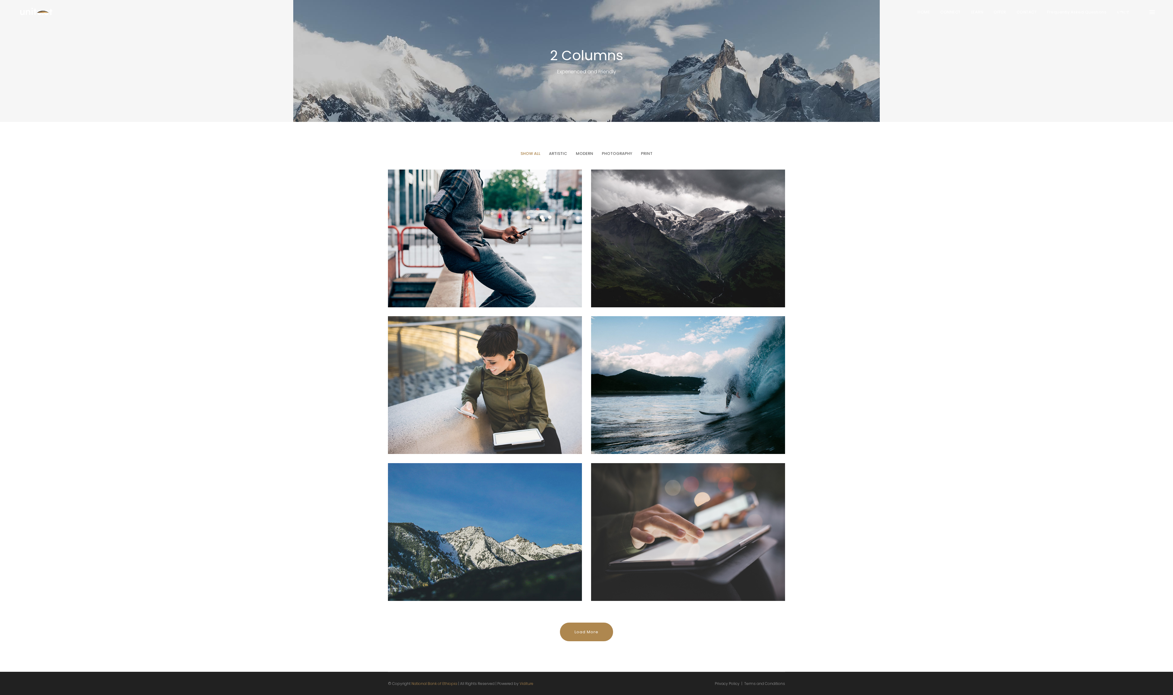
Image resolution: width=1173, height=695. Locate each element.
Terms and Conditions (764, 683)
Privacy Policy (727, 683)
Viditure (526, 683)
